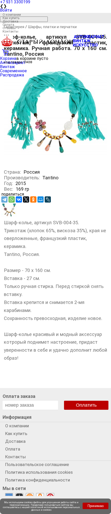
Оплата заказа (19, 396)
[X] (26, 199)
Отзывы (9, 28)
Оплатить (86, 405)
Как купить (11, 18)
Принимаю (96, 506)
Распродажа (12, 75)
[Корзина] (55, 52)
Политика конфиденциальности (37, 480)
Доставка (10, 21)
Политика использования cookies (39, 472)
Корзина (8, 58)
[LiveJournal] (48, 199)
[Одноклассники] (33, 199)
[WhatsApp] (12, 199)
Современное (13, 70)
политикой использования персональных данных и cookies (55, 508)
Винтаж (7, 66)
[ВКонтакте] (19, 199)
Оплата (8, 25)
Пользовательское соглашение (37, 464)
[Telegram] (4, 199)
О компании (12, 15)
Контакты (10, 31)
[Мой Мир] (40, 199)
